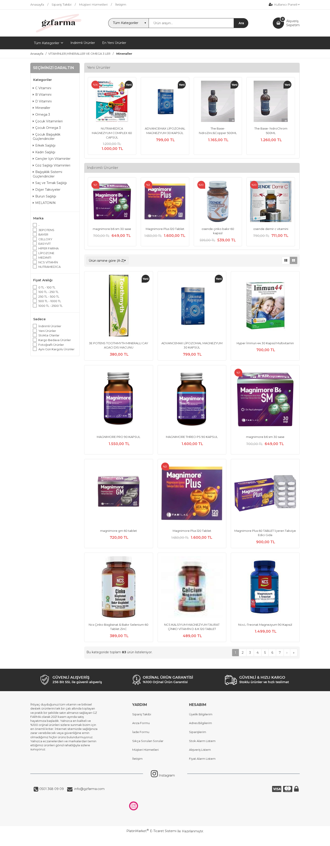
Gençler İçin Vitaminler (52, 159)
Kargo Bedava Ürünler (54, 340)
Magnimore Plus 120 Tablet (165, 229)
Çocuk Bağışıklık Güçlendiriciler (46, 136)
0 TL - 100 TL (46, 287)
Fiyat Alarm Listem (202, 758)
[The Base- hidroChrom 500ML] (270, 102)
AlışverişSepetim (293, 23)
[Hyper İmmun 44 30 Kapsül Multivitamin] (265, 306)
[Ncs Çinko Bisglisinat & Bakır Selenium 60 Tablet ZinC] (119, 587)
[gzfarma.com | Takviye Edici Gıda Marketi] (57, 32)
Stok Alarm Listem (202, 741)
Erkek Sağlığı (45, 145)
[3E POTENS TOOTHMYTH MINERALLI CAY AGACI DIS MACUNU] (119, 306)
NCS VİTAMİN (48, 262)
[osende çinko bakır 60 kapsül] (218, 202)
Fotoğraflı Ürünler (51, 344)
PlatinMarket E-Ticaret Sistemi (151, 831)
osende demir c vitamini (270, 229)
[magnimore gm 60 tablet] (119, 494)
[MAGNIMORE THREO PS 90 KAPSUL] (192, 400)
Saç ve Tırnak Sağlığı (51, 183)
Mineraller (42, 108)
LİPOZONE (46, 253)
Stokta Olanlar (48, 335)
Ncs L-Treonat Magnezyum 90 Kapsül (265, 624)
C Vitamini (43, 88)
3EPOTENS (46, 230)
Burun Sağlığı (45, 196)
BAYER (43, 234)
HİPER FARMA (48, 248)
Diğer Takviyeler (47, 190)
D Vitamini (43, 101)
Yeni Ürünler (47, 331)
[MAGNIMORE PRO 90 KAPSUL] (119, 400)
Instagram (166, 775)
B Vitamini (43, 95)
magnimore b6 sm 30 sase (112, 229)
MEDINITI (44, 257)
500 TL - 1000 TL (49, 301)
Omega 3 (42, 115)
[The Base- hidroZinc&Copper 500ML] (218, 102)
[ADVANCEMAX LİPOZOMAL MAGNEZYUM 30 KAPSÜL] (165, 102)
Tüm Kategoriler (46, 43)
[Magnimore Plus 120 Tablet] (165, 202)
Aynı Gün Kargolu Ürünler (56, 349)
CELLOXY (45, 239)
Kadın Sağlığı (45, 152)
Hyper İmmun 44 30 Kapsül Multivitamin (265, 343)
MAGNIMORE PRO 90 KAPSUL (118, 437)
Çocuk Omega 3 (48, 128)
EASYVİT (44, 243)
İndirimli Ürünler (49, 326)
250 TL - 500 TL (48, 296)
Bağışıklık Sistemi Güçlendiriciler (47, 174)
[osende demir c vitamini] (270, 202)
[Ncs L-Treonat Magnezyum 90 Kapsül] (265, 587)
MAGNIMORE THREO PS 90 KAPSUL (192, 437)
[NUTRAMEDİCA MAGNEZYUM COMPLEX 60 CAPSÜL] (112, 102)
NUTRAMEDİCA (49, 266)
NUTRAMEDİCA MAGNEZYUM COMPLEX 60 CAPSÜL (112, 133)
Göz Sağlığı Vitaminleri (52, 165)
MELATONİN (45, 203)
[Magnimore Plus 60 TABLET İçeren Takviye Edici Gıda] (265, 494)
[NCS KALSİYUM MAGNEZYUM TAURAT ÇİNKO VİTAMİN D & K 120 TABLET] (192, 587)
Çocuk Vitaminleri (49, 121)
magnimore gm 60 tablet (118, 530)
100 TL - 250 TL (48, 292)
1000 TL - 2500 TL (50, 305)
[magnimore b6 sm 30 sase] (112, 202)
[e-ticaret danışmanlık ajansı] (163, 840)
